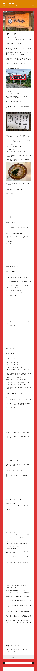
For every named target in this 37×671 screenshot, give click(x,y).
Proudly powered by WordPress (10, 669)
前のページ (4, 663)
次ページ (33, 663)
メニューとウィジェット (33, 5)
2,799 (24, 663)
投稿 (13, 657)
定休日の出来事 (11, 34)
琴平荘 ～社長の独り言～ (10, 3)
